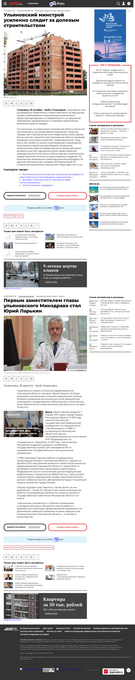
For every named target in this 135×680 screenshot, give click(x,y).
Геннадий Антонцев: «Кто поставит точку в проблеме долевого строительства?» (68, 245)
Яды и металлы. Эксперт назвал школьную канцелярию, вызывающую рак (113, 166)
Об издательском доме (30, 628)
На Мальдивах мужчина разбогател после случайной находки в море (114, 188)
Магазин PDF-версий (81, 628)
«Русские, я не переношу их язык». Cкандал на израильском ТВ (114, 206)
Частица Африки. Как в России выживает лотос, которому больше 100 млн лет (114, 311)
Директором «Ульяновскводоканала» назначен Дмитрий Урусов (71, 577)
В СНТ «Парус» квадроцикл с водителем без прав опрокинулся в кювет (110, 72)
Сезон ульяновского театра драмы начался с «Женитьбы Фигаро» (110, 114)
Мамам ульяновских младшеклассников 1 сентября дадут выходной (110, 104)
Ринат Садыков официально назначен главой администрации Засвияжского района (28, 585)
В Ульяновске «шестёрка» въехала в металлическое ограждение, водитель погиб (110, 93)
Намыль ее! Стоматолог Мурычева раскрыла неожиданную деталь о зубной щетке (114, 329)
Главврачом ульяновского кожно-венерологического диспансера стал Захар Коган (71, 568)
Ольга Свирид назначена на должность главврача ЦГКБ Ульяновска (26, 577)
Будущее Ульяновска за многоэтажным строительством (70, 236)
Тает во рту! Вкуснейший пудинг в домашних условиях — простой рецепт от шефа (114, 131)
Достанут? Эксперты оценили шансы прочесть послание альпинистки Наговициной (115, 157)
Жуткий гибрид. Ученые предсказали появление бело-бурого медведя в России (115, 303)
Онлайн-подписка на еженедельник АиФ (110, 628)
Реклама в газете (63, 628)
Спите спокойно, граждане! (37, 185)
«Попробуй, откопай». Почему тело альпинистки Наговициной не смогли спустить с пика (115, 148)
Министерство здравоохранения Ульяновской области (26, 373)
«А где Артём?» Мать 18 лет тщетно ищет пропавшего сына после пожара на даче (114, 320)
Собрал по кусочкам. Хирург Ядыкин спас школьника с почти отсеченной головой (115, 337)
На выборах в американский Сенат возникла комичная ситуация (114, 223)
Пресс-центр (48, 628)
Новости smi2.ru (12, 288)
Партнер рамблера (93, 670)
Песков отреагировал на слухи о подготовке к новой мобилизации (114, 214)
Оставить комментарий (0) (67, 196)
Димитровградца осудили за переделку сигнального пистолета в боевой (110, 83)
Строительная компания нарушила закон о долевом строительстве (26, 237)
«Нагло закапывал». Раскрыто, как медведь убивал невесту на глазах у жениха (115, 174)
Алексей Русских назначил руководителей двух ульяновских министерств (29, 568)
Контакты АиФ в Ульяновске (32, 631)
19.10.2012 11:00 (9, 11)
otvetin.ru (13, 97)
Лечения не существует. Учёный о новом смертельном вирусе (114, 139)
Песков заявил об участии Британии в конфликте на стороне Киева (115, 197)
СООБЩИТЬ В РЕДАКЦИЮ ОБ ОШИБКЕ (34, 634)
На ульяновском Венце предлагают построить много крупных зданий (27, 254)
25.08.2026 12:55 (10, 296)
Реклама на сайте (54, 631)
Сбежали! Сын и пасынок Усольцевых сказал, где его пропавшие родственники (115, 346)
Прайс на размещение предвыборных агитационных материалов (92, 631)
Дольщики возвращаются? (26, 243)
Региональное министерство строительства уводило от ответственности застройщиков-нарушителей (52, 175)
